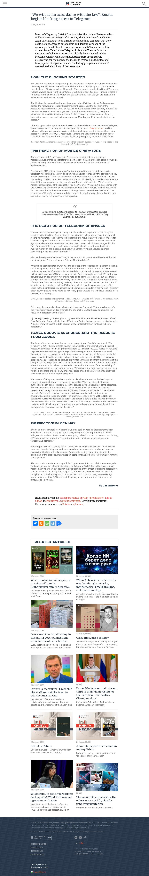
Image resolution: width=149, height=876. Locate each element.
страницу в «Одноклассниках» (63, 500)
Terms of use (37, 851)
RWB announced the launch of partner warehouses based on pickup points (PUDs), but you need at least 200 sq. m (52, 801)
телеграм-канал (69, 497)
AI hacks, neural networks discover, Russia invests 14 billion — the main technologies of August (97, 589)
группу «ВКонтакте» (92, 497)
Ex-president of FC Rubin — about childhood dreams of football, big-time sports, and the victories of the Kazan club (51, 696)
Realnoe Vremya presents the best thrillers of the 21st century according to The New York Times (52, 588)
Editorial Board (39, 844)
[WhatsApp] (47, 523)
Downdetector (96, 128)
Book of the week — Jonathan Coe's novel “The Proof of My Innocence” (96, 750)
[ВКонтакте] (35, 523)
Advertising (37, 848)
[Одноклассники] (41, 523)
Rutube (66, 504)
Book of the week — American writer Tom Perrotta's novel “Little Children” (51, 749)
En (82, 843)
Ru (77, 843)
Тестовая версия (39, 867)
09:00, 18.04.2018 (38, 24)
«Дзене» (78, 504)
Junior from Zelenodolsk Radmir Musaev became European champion (96, 696)
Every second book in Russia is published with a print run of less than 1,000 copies (51, 641)
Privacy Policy (38, 855)
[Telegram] (52, 523)
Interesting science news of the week (96, 802)
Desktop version (38, 864)
